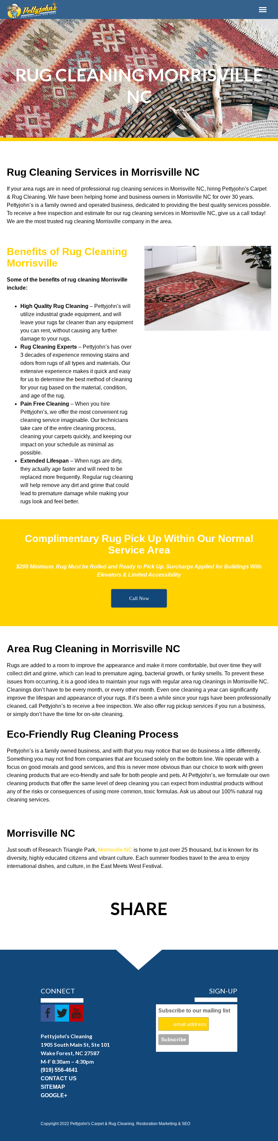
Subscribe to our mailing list (194, 1010)
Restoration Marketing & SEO (163, 1123)
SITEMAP (53, 1087)
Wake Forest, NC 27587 (70, 1053)
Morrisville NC (115, 850)
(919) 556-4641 (59, 1070)
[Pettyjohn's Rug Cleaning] (102, 9)
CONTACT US (59, 1078)
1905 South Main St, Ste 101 (75, 1044)
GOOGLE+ (54, 1095)
